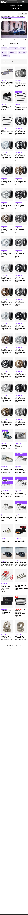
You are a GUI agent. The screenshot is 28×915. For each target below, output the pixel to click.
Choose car (7, 13)
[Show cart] (23, 1)
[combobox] (12, 2)
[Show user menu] (20, 1)
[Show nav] (26, 1)
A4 (15, 13)
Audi (12, 13)
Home (2, 13)
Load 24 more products (14, 649)
